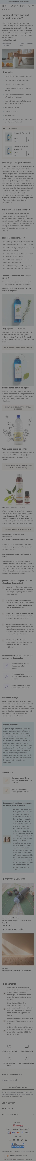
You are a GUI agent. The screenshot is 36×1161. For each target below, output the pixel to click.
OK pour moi (27, 609)
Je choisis (9, 609)
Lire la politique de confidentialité (11, 603)
